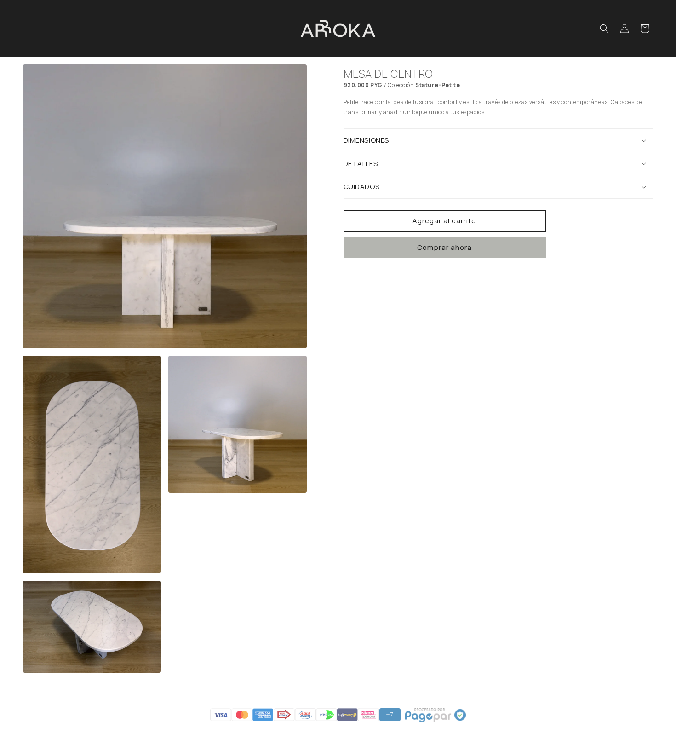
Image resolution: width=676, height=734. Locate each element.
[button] (604, 28)
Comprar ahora (444, 247)
